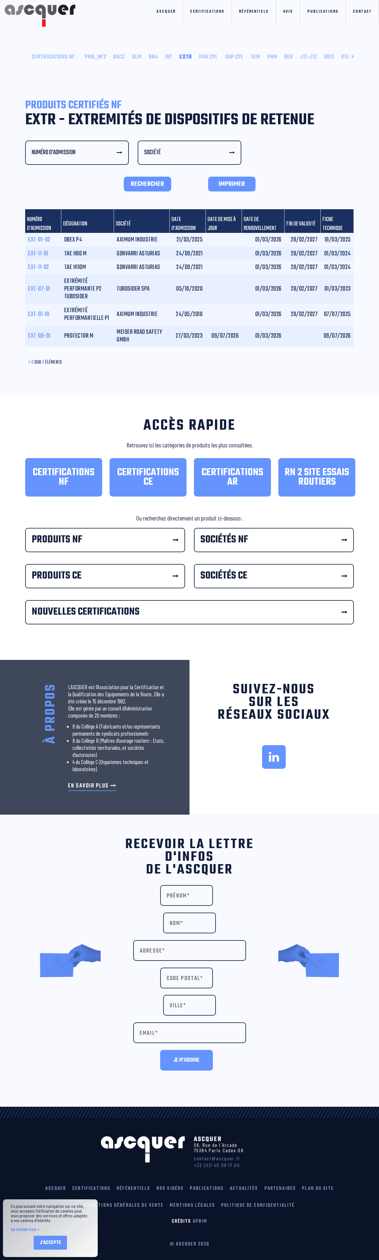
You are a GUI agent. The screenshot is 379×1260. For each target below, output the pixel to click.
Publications (322, 11)
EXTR (185, 57)
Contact (362, 11)
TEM (255, 57)
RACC (119, 57)
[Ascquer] (38, 13)
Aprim (200, 1221)
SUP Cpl (234, 57)
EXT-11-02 (38, 267)
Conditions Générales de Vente (124, 1205)
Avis (288, 11)
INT (168, 57)
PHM (272, 57)
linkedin (274, 757)
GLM (137, 57)
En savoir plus (88, 786)
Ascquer (166, 11)
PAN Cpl (208, 57)
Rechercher (147, 184)
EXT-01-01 (38, 314)
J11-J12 (308, 57)
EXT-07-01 (39, 289)
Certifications (207, 11)
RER (288, 57)
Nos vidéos (170, 1189)
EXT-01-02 (39, 240)
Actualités (244, 1189)
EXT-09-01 (39, 336)
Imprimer (232, 184)
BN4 (153, 57)
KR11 (329, 57)
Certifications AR (232, 477)
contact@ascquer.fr (217, 1158)
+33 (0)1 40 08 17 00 (217, 1165)
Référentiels (254, 11)
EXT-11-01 (38, 254)
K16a (346, 57)
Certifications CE (148, 477)
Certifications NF (55, 57)
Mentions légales (192, 1205)
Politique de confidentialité (258, 1205)
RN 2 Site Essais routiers (317, 477)
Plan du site (318, 1189)
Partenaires (280, 1189)
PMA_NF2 (95, 57)
